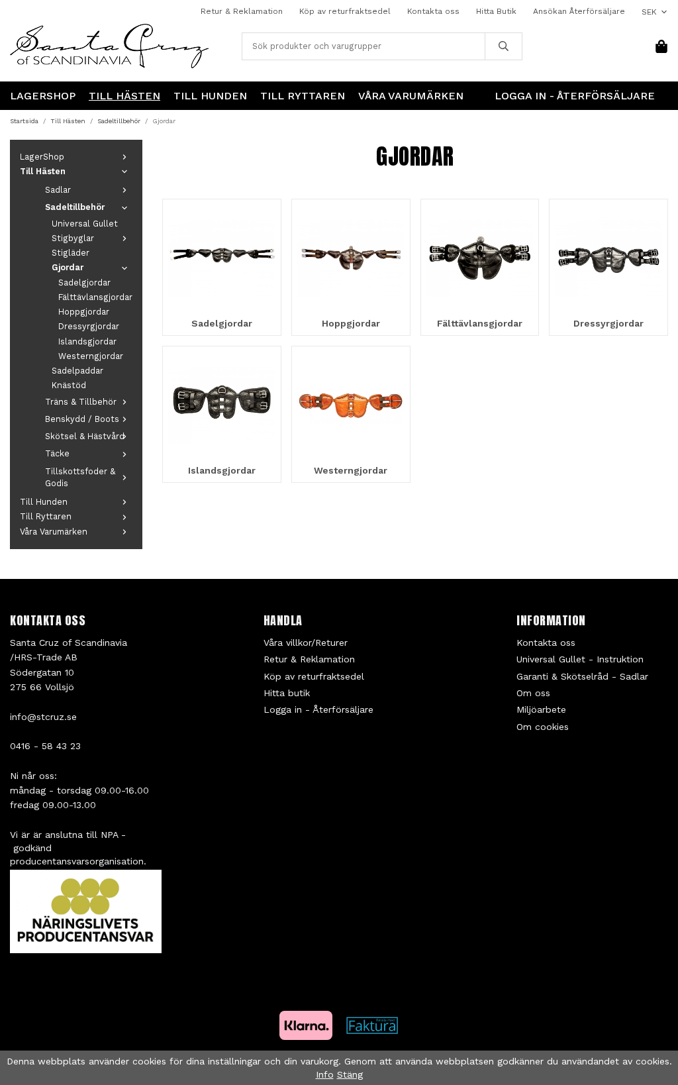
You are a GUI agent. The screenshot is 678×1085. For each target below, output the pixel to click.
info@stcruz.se (43, 716)
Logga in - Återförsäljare (575, 95)
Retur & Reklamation (242, 11)
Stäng (350, 1074)
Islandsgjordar (87, 341)
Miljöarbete (541, 709)
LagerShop (42, 95)
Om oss (533, 693)
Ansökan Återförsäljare (579, 11)
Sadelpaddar (77, 371)
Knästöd (69, 385)
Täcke (57, 453)
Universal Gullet (85, 224)
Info (325, 1074)
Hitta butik (287, 693)
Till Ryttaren (302, 95)
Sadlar (58, 190)
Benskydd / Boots (82, 419)
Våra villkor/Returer (306, 642)
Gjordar (67, 267)
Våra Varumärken (410, 95)
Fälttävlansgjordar (95, 297)
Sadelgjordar (84, 282)
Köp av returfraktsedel (345, 11)
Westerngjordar (90, 356)
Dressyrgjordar (88, 326)
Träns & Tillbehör (81, 402)
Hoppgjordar (83, 312)
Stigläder (70, 253)
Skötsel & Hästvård (84, 436)
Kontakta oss (433, 11)
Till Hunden (210, 95)
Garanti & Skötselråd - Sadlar (582, 676)
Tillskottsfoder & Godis (80, 477)
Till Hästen (124, 95)
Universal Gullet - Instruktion (580, 659)
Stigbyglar (73, 238)
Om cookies (542, 726)
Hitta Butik (496, 11)
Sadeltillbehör (75, 207)
